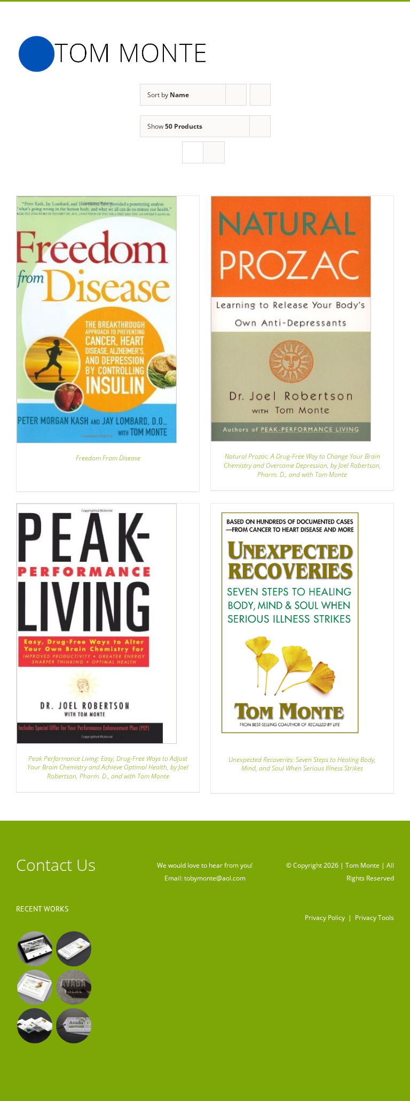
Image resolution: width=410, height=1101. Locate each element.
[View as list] (213, 152)
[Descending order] (260, 95)
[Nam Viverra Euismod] (73, 987)
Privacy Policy (325, 917)
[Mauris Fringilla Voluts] (73, 949)
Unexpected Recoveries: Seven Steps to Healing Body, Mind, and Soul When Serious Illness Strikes (302, 764)
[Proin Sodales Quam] (34, 987)
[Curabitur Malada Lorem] (34, 1025)
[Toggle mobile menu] (389, 43)
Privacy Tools (374, 917)
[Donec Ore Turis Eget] (34, 949)
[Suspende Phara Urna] (73, 1025)
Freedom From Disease (108, 457)
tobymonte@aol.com (215, 878)
